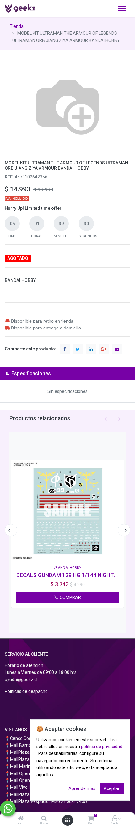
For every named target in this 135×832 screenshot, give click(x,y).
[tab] (67, 373)
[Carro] (91, 818)
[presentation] (11, 530)
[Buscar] (44, 818)
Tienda (17, 26)
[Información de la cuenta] (114, 818)
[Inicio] (21, 818)
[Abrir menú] (67, 820)
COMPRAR (70, 597)
